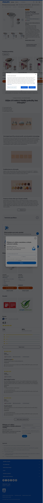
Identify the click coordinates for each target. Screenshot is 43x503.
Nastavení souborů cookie (11, 87)
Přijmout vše (32, 87)
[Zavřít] (35, 74)
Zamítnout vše (24, 87)
